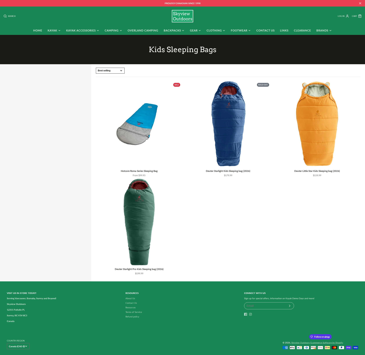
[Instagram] (250, 314)
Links (284, 30)
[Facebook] (245, 314)
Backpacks (172, 30)
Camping (112, 30)
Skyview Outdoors (300, 342)
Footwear (239, 30)
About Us (130, 298)
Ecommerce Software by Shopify (326, 342)
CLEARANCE (302, 30)
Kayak (52, 30)
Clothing (214, 30)
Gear (194, 30)
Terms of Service (133, 312)
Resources (130, 307)
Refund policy (132, 316)
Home (37, 30)
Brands (322, 30)
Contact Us (265, 30)
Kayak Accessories (81, 30)
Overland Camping (143, 30)
